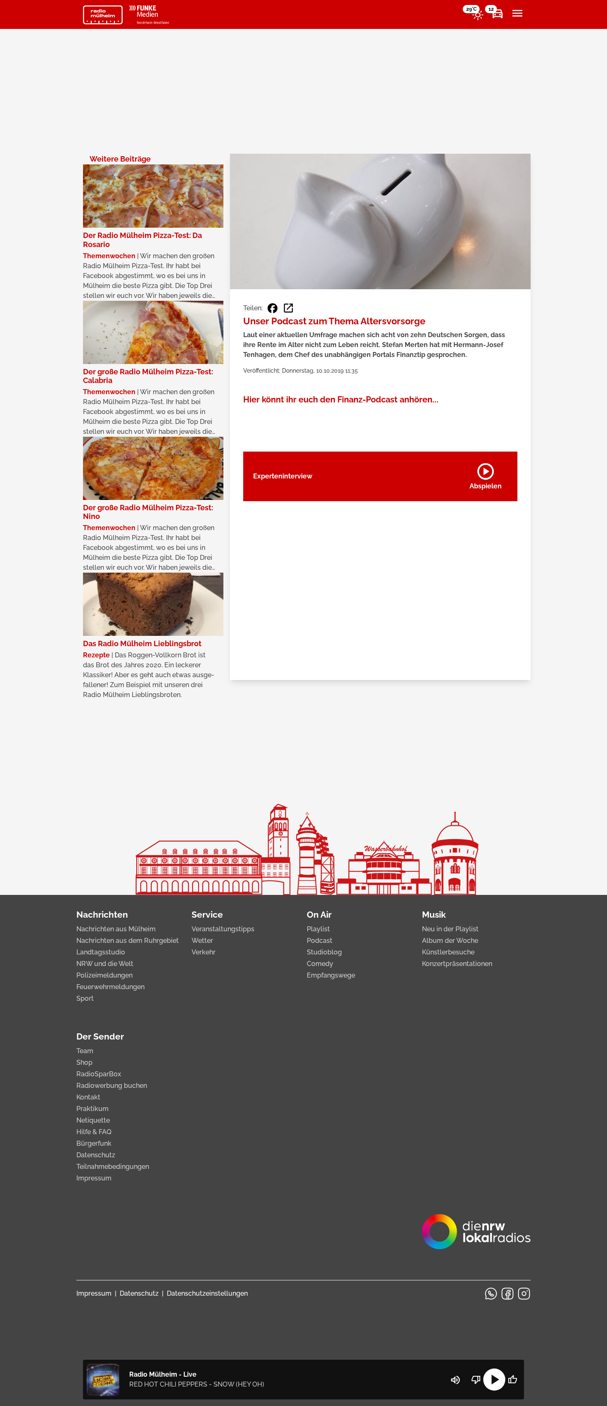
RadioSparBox (98, 1074)
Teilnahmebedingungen (112, 1166)
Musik (434, 914)
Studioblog (324, 952)
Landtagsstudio (100, 952)
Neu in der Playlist (450, 929)
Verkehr (204, 952)
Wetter (202, 940)
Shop (84, 1062)
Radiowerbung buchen (111, 1086)
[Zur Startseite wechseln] (103, 14)
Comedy (320, 964)
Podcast (319, 940)
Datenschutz (95, 1155)
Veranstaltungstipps (223, 929)
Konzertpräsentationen (457, 964)
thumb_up (512, 1380)
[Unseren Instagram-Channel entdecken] (524, 1293)
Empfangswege (331, 975)
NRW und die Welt (104, 964)
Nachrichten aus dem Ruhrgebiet (127, 940)
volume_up (455, 1380)
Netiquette (93, 1120)
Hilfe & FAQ (93, 1132)
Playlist (318, 929)
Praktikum (92, 1109)
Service (207, 914)
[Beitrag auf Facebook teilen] (272, 308)
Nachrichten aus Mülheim (116, 929)
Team (84, 1051)
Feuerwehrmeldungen (110, 987)
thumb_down (476, 1380)
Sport (85, 998)
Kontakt (88, 1097)
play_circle (494, 1379)
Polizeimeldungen (104, 975)
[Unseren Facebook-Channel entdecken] (507, 1293)
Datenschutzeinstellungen (207, 1293)
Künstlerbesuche (448, 952)
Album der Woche (450, 940)
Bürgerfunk (93, 1143)
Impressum (93, 1178)
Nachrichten (102, 914)
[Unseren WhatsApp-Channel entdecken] (491, 1293)
